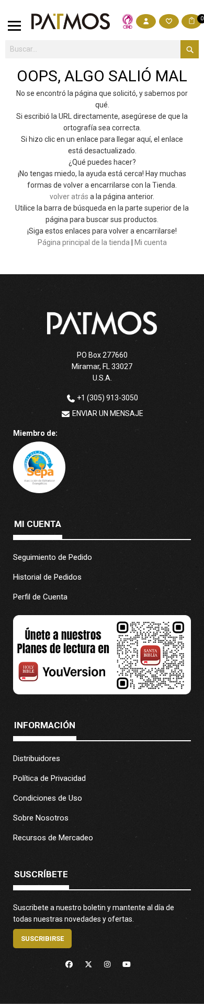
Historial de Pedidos (47, 577)
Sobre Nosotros (41, 818)
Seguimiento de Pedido (52, 557)
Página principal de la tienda (84, 242)
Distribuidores (36, 758)
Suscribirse (42, 938)
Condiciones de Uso (47, 798)
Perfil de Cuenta (40, 597)
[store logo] (70, 21)
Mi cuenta (150, 242)
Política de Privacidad (49, 778)
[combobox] (102, 49)
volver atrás (69, 196)
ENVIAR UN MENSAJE (107, 413)
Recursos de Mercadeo (53, 837)
